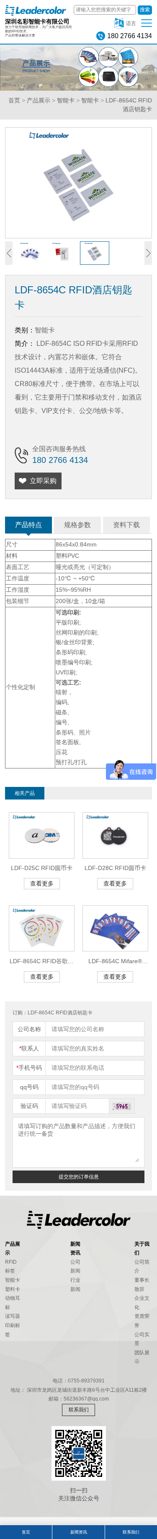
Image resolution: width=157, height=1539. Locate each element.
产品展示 (38, 100)
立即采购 (43, 480)
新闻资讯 (78, 1532)
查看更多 (42, 883)
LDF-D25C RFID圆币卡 (41, 868)
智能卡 (66, 100)
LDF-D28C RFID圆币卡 (115, 868)
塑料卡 (12, 1289)
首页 (14, 100)
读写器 (12, 1316)
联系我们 (79, 1410)
